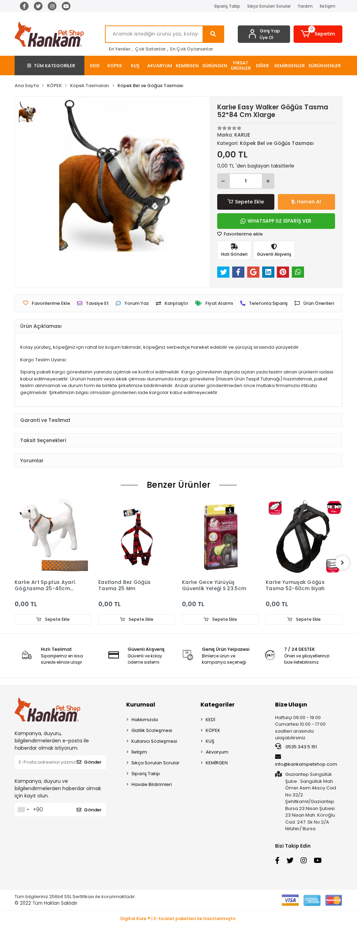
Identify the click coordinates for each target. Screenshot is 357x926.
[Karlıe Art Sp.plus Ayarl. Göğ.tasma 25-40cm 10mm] (53, 537)
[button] (318, 34)
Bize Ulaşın (291, 705)
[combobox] (23, 809)
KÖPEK (213, 730)
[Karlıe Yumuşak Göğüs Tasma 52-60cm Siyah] (304, 537)
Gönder (92, 762)
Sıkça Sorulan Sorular (269, 6)
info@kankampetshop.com (306, 764)
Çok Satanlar (150, 49)
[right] (342, 562)
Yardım (305, 6)
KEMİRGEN (217, 762)
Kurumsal (140, 705)
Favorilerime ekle (243, 234)
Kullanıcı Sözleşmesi (154, 741)
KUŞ (210, 741)
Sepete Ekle (249, 201)
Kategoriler (217, 705)
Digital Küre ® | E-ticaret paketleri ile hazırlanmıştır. (178, 918)
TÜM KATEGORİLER (54, 65)
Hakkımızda (144, 719)
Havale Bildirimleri (151, 784)
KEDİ (210, 719)
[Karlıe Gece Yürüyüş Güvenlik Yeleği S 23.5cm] (220, 537)
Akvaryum (217, 752)
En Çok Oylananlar (191, 49)
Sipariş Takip (227, 6)
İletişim (327, 6)
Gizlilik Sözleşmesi (151, 730)
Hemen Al (309, 201)
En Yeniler (119, 49)
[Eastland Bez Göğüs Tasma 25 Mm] (136, 537)
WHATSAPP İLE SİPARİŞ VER (279, 220)
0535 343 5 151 (300, 746)
